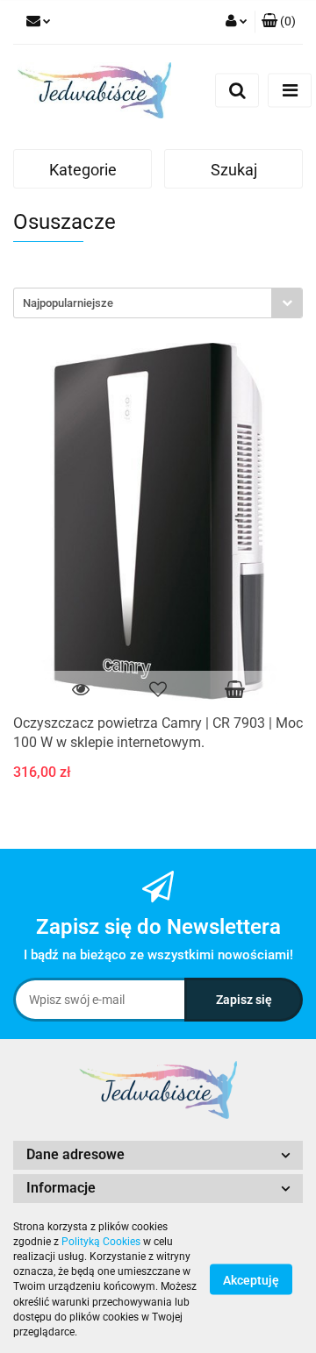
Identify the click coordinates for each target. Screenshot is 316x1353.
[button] (279, 22)
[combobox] (158, 303)
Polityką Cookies (100, 1242)
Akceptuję (251, 1280)
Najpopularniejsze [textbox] (68, 303)
